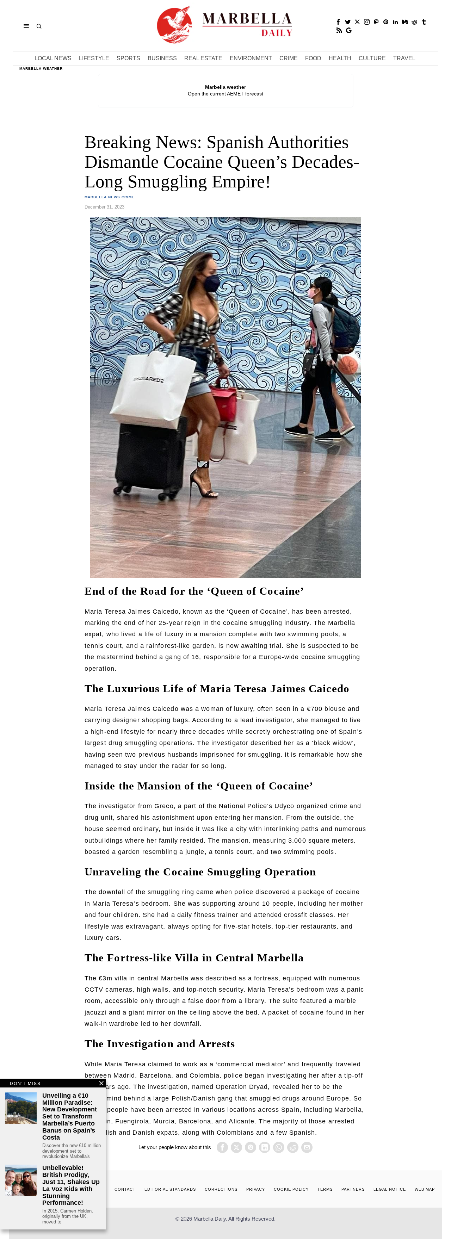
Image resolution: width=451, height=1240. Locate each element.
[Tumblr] (424, 22)
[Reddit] (414, 22)
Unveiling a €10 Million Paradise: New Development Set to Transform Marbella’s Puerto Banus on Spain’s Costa (69, 1116)
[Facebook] (338, 22)
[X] (357, 22)
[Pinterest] (386, 22)
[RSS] (339, 30)
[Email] (307, 1147)
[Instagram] (367, 22)
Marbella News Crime (110, 197)
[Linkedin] (395, 22)
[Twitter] (348, 22)
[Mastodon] (376, 22)
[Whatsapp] (278, 1147)
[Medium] (405, 22)
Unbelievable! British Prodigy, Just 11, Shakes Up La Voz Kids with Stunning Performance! (71, 1185)
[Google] (349, 30)
